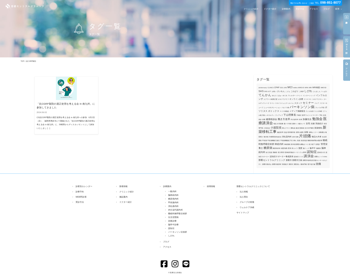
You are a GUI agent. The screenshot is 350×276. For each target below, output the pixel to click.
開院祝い (297, 164)
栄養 (306, 132)
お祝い (274, 91)
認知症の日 (321, 152)
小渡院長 (276, 127)
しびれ (308, 91)
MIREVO (301, 87)
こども (287, 91)
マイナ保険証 (284, 111)
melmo (295, 87)
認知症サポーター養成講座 (281, 156)
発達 (298, 140)
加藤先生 (307, 119)
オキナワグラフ (283, 99)
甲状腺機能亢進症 (273, 140)
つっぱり (324, 91)
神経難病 (287, 144)
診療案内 (286, 9)
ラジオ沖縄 (318, 111)
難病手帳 (304, 164)
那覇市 (289, 160)
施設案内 (123, 197)
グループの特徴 (247, 202)
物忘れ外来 (317, 137)
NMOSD (323, 87)
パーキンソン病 (302, 107)
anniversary (263, 87)
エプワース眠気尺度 (271, 99)
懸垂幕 (301, 128)
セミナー (308, 102)
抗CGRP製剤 (309, 128)
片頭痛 (305, 136)
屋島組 (293, 128)
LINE (285, 87)
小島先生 (267, 128)
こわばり (294, 91)
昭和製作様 (291, 132)
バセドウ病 (285, 107)
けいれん (281, 91)
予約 (321, 115)
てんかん (265, 95)
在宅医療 (280, 123)
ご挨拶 (301, 91)
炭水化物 (295, 137)
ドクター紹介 (270, 9)
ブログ (326, 9)
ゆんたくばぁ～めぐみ (279, 95)
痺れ (295, 140)
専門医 (261, 128)
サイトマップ (243, 212)
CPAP (276, 87)
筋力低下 (312, 144)
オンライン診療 (296, 99)
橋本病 (266, 137)
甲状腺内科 (173, 202)
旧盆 (285, 132)
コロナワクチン (317, 99)
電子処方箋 (311, 164)
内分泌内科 (294, 119)
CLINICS (271, 87)
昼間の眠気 (300, 132)
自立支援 (269, 152)
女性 (308, 123)
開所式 (291, 164)
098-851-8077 (330, 2)
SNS (265, 91)
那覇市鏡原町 (276, 164)
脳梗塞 (318, 148)
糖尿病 (268, 147)
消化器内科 (287, 137)
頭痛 (318, 163)
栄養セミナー (313, 132)
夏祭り (294, 123)
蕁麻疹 (275, 152)
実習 (325, 123)
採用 (337, 9)
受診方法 (300, 9)
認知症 (312, 152)
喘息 (275, 123)
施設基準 (280, 132)
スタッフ (298, 103)
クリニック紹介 (251, 9)
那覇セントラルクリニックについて (253, 186)
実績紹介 (319, 124)
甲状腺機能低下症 (286, 140)
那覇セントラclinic (320, 156)
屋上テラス (286, 128)
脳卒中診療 (173, 224)
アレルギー (292, 95)
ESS (281, 87)
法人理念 (244, 197)
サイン (272, 103)
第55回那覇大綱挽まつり (299, 144)
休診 (260, 119)
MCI (290, 87)
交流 (324, 115)
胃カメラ (295, 148)
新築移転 (318, 128)
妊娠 (313, 124)
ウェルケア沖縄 (247, 207)
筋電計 (318, 144)
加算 (300, 119)
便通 (263, 119)
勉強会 (317, 119)
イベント (299, 95)
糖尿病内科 (277, 148)
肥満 (289, 148)
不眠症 (299, 115)
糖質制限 (284, 148)
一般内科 (172, 191)
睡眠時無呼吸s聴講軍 (314, 140)
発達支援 (304, 140)
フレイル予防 (319, 107)
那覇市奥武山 (267, 164)
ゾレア (316, 103)
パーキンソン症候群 (177, 232)
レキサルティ (270, 115)
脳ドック (306, 148)
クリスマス (308, 99)
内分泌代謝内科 (175, 210)
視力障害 (281, 152)
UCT (269, 91)
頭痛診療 (172, 221)
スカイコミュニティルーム (284, 103)
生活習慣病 (173, 217)
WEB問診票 (81, 197)
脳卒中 (313, 148)
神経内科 (279, 144)
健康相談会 (271, 119)
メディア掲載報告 (297, 111)
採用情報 (211, 186)
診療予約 (80, 191)
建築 (297, 128)
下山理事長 (289, 115)
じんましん (317, 91)
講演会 (309, 156)
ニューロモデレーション (272, 107)
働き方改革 (284, 119)
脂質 (300, 148)
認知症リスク (298, 156)
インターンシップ (309, 95)
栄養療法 (322, 132)
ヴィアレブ (279, 115)
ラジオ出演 (310, 111)
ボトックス (273, 111)
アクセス (314, 9)
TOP (22, 61)
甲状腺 (264, 140)
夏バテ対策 (288, 123)
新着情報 (123, 186)
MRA (306, 87)
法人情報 (244, 191)
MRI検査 (316, 87)
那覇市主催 (297, 160)
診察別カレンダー (84, 186)
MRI (310, 87)
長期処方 (285, 164)
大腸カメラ (301, 123)
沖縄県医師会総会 (275, 137)
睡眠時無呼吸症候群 (177, 213)
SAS (261, 91)
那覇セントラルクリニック (272, 160)
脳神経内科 (173, 195)
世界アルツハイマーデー (310, 115)
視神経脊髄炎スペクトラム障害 (295, 152)
